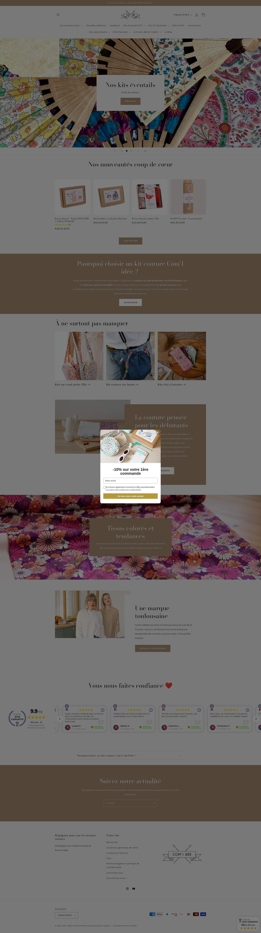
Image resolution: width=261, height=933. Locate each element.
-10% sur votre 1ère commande (130, 471)
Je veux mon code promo (131, 496)
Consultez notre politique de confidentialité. (123, 490)
